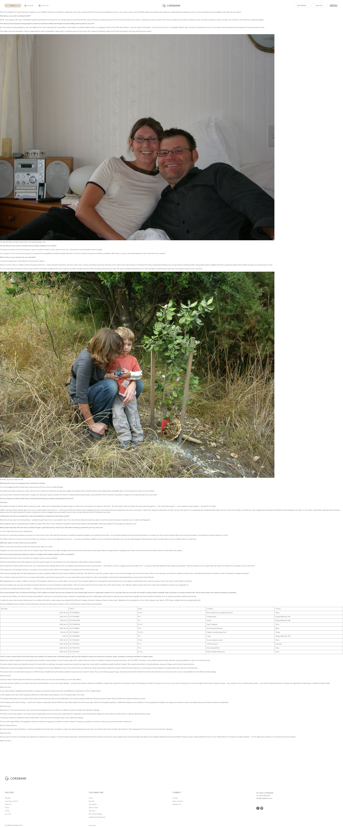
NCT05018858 (74, 636)
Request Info (177, 804)
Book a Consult (178, 801)
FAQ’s (7, 808)
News (91, 798)
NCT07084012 (74, 640)
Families (91, 801)
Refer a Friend (319, 5)
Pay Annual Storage (95, 814)
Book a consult (45, 5)
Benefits (7, 798)
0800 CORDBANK (266, 793)
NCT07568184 (74, 628)
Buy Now (13, 5)
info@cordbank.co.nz (264, 798)
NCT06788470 (74, 613)
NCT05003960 (74, 620)
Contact (175, 798)
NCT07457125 (74, 652)
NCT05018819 (74, 617)
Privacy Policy (92, 825)
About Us (8, 804)
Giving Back (93, 804)
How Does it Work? (11, 801)
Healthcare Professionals (97, 817)
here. (9, 676)
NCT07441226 (74, 644)
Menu (333, 5)
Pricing (7, 811)
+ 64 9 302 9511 (264, 796)
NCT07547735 (74, 648)
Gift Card (92, 811)
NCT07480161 (74, 632)
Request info (30, 5)
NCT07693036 (74, 624)
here (15, 725)
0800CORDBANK (301, 5)
